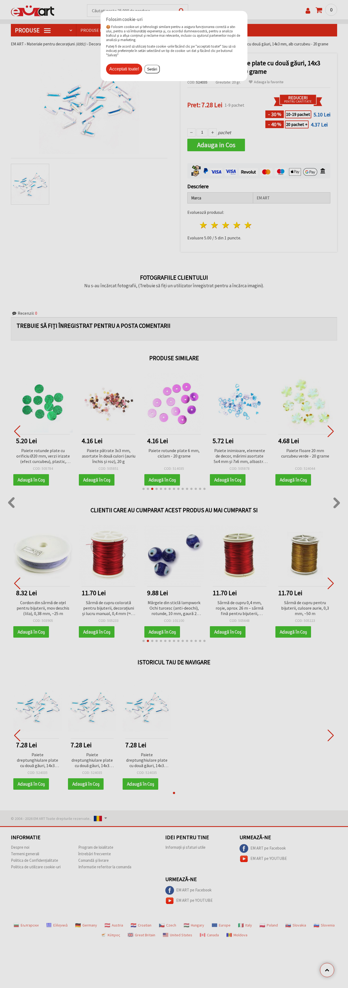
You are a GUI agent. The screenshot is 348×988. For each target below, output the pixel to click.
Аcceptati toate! (124, 69)
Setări (152, 69)
